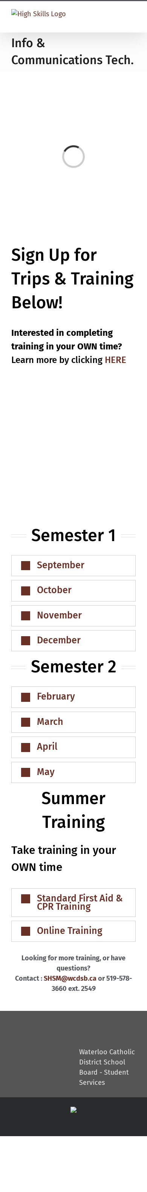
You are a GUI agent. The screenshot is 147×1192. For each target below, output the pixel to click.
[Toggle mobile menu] (130, 16)
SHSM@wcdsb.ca (70, 978)
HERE (115, 360)
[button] (73, 565)
